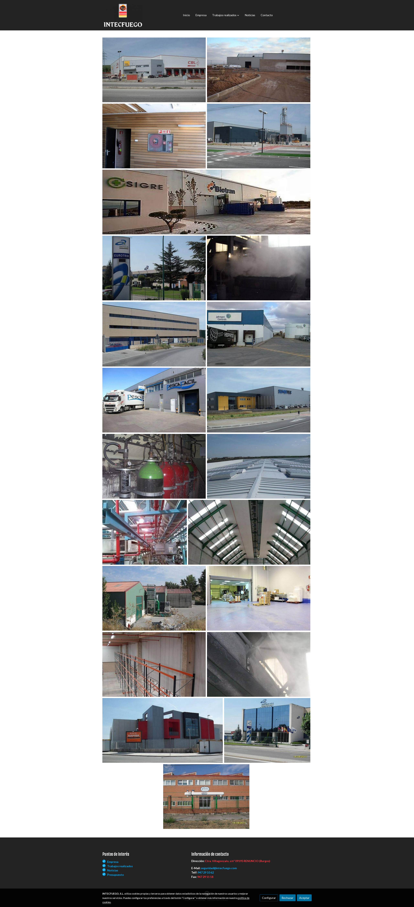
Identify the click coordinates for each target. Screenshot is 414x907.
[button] (225, 15)
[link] (123, 15)
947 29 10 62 (206, 872)
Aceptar (304, 898)
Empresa (112, 861)
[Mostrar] (154, 70)
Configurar (269, 898)
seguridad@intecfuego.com (219, 868)
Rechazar (287, 898)
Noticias (112, 870)
